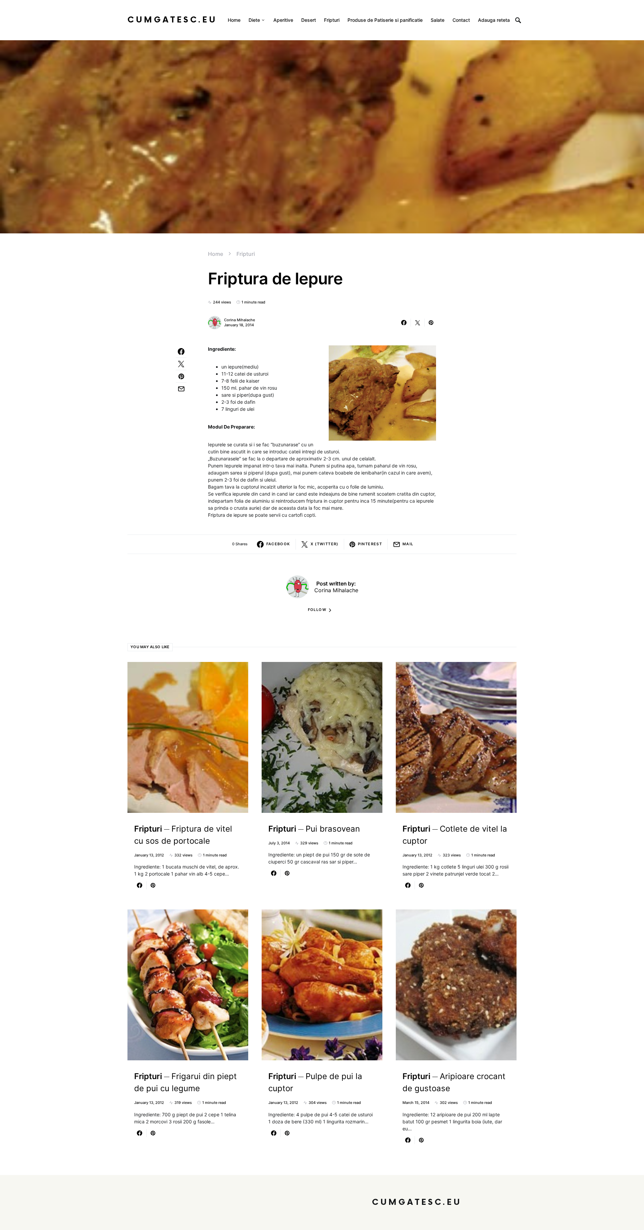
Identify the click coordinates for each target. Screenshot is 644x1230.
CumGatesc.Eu (172, 20)
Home (215, 253)
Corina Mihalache (239, 320)
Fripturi (245, 253)
